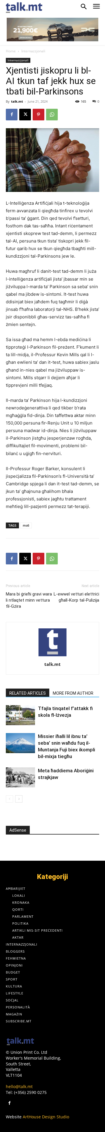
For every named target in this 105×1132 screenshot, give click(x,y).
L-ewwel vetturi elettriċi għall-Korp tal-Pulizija (76, 597)
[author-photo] (52, 656)
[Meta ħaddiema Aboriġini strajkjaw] (20, 777)
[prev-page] (9, 799)
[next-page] (18, 799)
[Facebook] (12, 114)
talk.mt (17, 101)
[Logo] (20, 1042)
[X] (25, 114)
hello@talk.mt (19, 1086)
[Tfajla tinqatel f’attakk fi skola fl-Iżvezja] (20, 715)
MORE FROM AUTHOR (73, 693)
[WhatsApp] (52, 114)
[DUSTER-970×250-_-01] (52, 29)
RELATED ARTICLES (27, 693)
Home (11, 51)
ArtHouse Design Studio (46, 1116)
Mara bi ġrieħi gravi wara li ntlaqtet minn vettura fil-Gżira (29, 600)
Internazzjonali (33, 51)
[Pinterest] (38, 114)
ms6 (26, 525)
